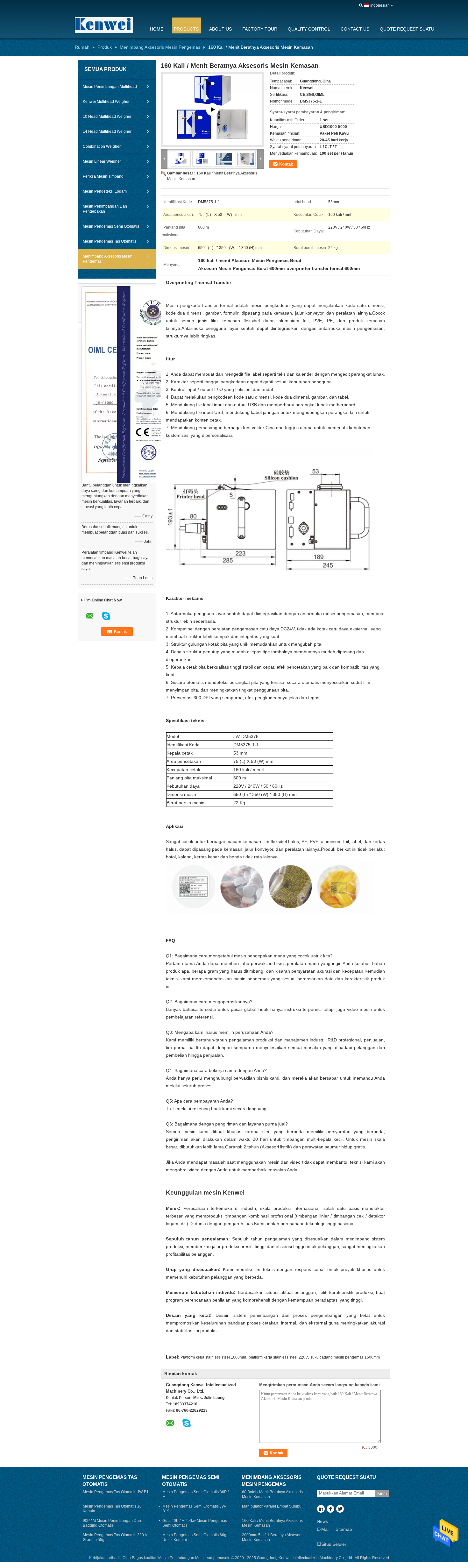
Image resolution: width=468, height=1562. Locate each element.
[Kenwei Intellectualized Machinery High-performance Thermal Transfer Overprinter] (212, 109)
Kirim (382, 1493)
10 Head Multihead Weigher (107, 116)
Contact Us (355, 29)
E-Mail (323, 1529)
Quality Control (309, 29)
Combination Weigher (102, 146)
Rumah (82, 47)
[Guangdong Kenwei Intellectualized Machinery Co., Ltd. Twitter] (340, 1509)
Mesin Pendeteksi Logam (105, 191)
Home (156, 29)
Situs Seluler (333, 1544)
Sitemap (344, 1529)
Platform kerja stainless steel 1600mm (213, 1357)
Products (186, 29)
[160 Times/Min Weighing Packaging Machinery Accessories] (202, 158)
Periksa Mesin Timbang (103, 176)
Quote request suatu (407, 29)
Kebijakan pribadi (104, 1558)
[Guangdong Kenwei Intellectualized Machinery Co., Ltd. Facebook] (330, 1509)
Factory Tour (259, 29)
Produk (104, 47)
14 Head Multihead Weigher (107, 131)
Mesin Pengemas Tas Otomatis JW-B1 (116, 1492)
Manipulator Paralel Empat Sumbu (271, 1506)
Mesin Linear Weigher (102, 161)
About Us (220, 29)
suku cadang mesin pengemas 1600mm (345, 1357)
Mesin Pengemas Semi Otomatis (111, 226)
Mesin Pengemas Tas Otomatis (109, 241)
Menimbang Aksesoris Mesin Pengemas (160, 47)
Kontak (286, 164)
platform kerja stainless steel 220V (278, 1357)
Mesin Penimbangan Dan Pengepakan (105, 209)
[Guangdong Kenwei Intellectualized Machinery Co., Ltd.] (108, 25)
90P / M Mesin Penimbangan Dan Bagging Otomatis (112, 1523)
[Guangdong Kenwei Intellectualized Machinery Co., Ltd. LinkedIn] (321, 1509)
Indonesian (380, 5)
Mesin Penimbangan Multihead (110, 86)
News (322, 1521)
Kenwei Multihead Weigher (106, 101)
